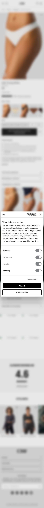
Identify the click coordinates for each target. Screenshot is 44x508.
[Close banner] (41, 214)
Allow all (22, 286)
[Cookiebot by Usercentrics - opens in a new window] (27, 214)
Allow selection (22, 292)
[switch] (38, 257)
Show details (32, 279)
